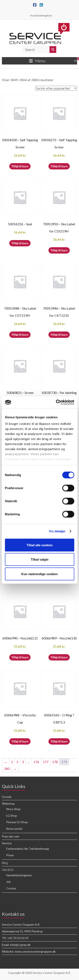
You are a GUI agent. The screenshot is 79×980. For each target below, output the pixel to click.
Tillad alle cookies (40, 545)
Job (8, 881)
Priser (10, 855)
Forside (7, 797)
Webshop (8, 803)
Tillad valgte (39, 559)
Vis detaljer (57, 531)
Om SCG (7, 869)
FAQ (5, 863)
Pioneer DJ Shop (17, 822)
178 (55, 762)
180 (7, 769)
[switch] (68, 488)
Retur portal (14, 828)
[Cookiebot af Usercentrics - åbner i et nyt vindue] (56, 402)
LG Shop (11, 815)
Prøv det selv (10, 836)
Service (7, 843)
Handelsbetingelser (41, 15)
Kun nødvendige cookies (39, 574)
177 (45, 762)
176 (36, 762)
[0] (75, 61)
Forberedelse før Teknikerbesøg (27, 848)
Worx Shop (13, 809)
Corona (11, 888)
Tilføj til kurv (19, 166)
